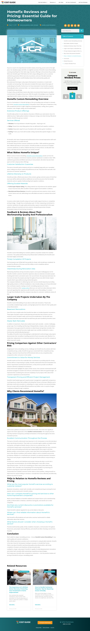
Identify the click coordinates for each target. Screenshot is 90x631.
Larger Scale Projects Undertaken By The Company (73, 48)
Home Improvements (25, 25)
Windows (36, 25)
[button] (81, 36)
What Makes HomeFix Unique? (71, 43)
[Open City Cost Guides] (46, 2)
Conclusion (66, 58)
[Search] (81, 30)
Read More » (12, 604)
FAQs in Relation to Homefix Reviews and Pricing (73, 56)
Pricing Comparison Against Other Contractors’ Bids (73, 51)
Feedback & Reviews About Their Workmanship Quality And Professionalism (73, 46)
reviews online (25, 288)
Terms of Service (46, 627)
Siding (31, 25)
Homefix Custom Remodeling (48, 25)
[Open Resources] (55, 2)
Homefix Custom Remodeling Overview (73, 41)
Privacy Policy (39, 627)
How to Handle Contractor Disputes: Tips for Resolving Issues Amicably (44, 588)
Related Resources (68, 61)
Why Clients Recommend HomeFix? (72, 53)
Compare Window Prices (70, 63)
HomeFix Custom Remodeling (34, 156)
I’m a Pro (52, 627)
